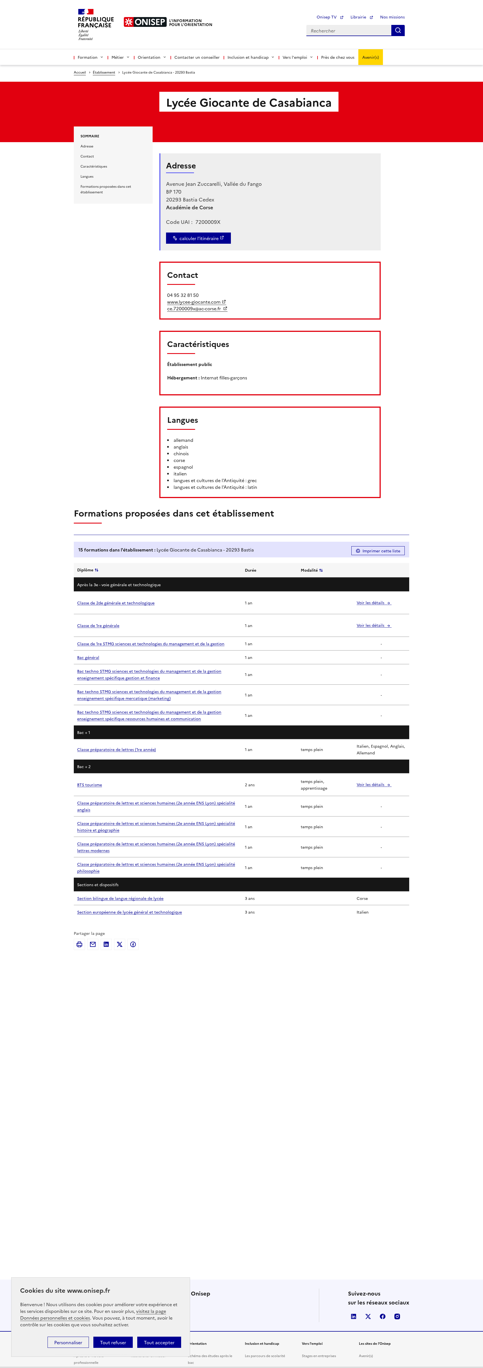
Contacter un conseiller (197, 57)
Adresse (86, 146)
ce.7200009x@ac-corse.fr (194, 308)
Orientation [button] (149, 57)
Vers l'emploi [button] (295, 57)
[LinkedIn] (106, 944)
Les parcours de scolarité (265, 1355)
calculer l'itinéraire (199, 238)
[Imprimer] (79, 944)
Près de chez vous (337, 57)
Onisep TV (327, 17)
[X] (119, 944)
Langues (86, 176)
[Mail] (92, 944)
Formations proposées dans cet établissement (105, 189)
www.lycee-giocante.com (194, 302)
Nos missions (392, 17)
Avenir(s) (370, 57)
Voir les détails (371, 602)
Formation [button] (88, 57)
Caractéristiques (93, 166)
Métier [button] (118, 57)
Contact (87, 156)
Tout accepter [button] (159, 1342)
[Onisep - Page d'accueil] (145, 22)
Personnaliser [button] (68, 1342)
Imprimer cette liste (381, 550)
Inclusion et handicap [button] (248, 57)
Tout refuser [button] (113, 1342)
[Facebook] (133, 944)
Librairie (359, 17)
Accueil (80, 72)
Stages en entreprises (319, 1355)
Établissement (104, 72)
